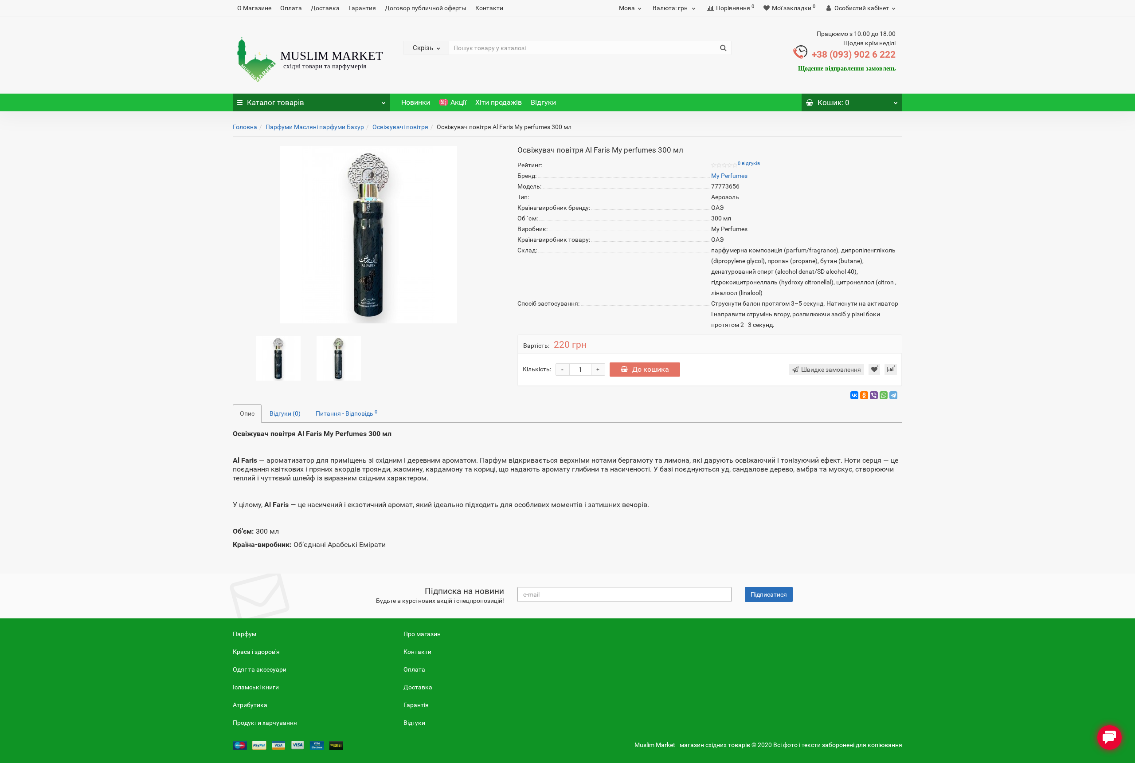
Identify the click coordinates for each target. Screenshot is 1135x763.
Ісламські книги (256, 687)
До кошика (650, 369)
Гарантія (416, 704)
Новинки (415, 102)
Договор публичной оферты (425, 8)
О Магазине (254, 8)
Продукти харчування (265, 722)
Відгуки (543, 102)
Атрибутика (250, 704)
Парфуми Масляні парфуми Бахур (315, 126)
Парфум (244, 633)
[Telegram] (893, 395)
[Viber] (874, 395)
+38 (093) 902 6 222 (854, 54)
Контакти (489, 8)
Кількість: (537, 369)
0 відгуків (749, 163)
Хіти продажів (498, 102)
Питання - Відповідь (346, 413)
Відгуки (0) (285, 413)
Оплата (291, 8)
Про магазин (422, 633)
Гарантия (362, 8)
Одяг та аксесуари (259, 669)
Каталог (275, 102)
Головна (245, 126)
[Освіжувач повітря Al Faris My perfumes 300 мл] (278, 358)
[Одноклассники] (864, 395)
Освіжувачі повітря (400, 126)
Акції (458, 102)
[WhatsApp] (884, 395)
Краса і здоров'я (256, 651)
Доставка (325, 8)
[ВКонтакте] (854, 395)
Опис (247, 413)
